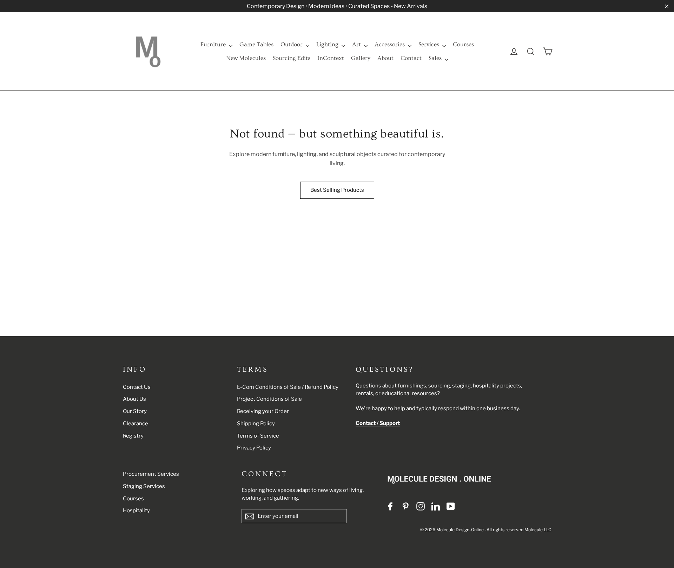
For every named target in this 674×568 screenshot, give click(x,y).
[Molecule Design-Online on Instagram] (420, 506)
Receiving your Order (263, 411)
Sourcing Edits (291, 58)
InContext (330, 58)
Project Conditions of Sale (269, 399)
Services (429, 44)
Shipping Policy (256, 423)
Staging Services (144, 486)
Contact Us (137, 387)
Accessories (390, 44)
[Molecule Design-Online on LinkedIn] (435, 506)
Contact (411, 58)
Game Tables (256, 44)
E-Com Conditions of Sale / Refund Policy (287, 387)
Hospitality (136, 510)
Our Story (135, 411)
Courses (463, 44)
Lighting (328, 44)
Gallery (360, 58)
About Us (134, 399)
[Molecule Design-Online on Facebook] (390, 506)
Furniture (213, 44)
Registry (133, 436)
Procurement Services (151, 474)
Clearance (135, 423)
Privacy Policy (254, 448)
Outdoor (292, 44)
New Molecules (246, 58)
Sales (436, 58)
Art (357, 44)
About (385, 58)
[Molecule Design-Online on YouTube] (451, 506)
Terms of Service (258, 436)
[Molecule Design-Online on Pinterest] (405, 506)
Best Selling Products (337, 190)
